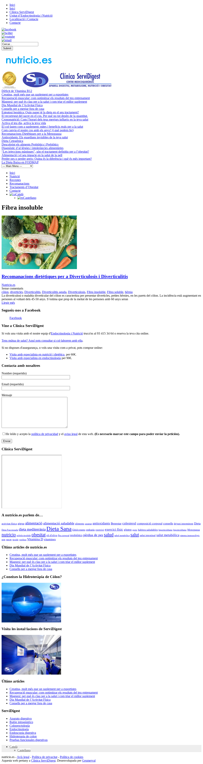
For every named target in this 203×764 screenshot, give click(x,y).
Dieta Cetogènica (12, 141)
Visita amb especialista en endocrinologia (35, 358)
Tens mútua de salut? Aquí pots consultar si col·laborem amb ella (42, 340)
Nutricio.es (8, 285)
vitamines (50, 539)
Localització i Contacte (24, 19)
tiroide (15, 540)
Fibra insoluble (96, 292)
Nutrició (15, 176)
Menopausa (193, 529)
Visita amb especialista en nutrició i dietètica (37, 354)
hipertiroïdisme (165, 530)
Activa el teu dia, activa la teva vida (24, 123)
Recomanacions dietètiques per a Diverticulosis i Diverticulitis (65, 276)
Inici (12, 5)
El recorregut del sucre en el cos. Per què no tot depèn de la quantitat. (45, 116)
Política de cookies (71, 757)
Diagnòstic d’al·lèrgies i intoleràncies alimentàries (32, 148)
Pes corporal (63, 535)
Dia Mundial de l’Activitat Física (22, 105)
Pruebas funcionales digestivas (29, 740)
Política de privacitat (44, 757)
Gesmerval (89, 760)
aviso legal (71, 434)
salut (134, 534)
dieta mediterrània (32, 529)
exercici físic (114, 529)
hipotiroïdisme (180, 530)
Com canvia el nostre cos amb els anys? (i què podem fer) (38, 130)
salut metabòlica (167, 535)
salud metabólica (122, 535)
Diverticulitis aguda (54, 292)
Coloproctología (20, 725)
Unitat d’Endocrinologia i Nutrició (31, 15)
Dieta (197, 523)
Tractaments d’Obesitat (24, 187)
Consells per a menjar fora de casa (23, 108)
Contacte (15, 22)
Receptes (15, 180)
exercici (100, 529)
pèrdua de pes (93, 535)
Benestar (116, 523)
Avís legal (23, 757)
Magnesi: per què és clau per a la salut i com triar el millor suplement (44, 101)
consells (168, 523)
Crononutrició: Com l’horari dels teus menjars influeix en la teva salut (45, 119)
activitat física (9, 523)
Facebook (16, 318)
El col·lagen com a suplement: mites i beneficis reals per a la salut (42, 126)
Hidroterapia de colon (23, 736)
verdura (22, 540)
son (3, 539)
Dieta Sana (59, 528)
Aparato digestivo (21, 718)
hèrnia (129, 292)
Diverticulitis (32, 292)
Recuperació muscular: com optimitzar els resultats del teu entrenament (46, 98)
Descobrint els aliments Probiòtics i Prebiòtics (30, 144)
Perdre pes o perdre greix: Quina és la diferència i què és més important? (47, 158)
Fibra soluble (115, 292)
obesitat (39, 534)
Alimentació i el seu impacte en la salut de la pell (32, 155)
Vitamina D (35, 539)
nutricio (9, 534)
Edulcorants (78, 529)
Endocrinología (19, 729)
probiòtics (76, 535)
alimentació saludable (58, 523)
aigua (21, 523)
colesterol (129, 523)
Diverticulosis (76, 292)
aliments (79, 523)
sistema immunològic (190, 535)
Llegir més (8, 302)
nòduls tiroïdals (24, 535)
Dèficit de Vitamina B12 (17, 91)
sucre (9, 539)
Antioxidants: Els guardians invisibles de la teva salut (35, 137)
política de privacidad (44, 434)
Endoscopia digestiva (23, 732)
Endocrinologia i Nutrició (67, 333)
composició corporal (149, 523)
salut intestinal (148, 535)
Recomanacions (19, 183)
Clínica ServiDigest (22, 12)
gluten (128, 529)
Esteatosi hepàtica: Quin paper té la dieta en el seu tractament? (40, 112)
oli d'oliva (51, 535)
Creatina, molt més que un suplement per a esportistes (35, 94)
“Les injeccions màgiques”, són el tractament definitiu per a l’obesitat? (45, 151)
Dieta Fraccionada (10, 530)
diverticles (16, 292)
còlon (5, 292)
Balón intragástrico (21, 722)
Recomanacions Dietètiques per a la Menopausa (31, 133)
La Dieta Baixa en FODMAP (20, 162)
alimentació (33, 523)
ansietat (88, 524)
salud (109, 534)
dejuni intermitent (183, 523)
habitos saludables (148, 529)
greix (134, 530)
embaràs (90, 529)
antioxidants (101, 523)
